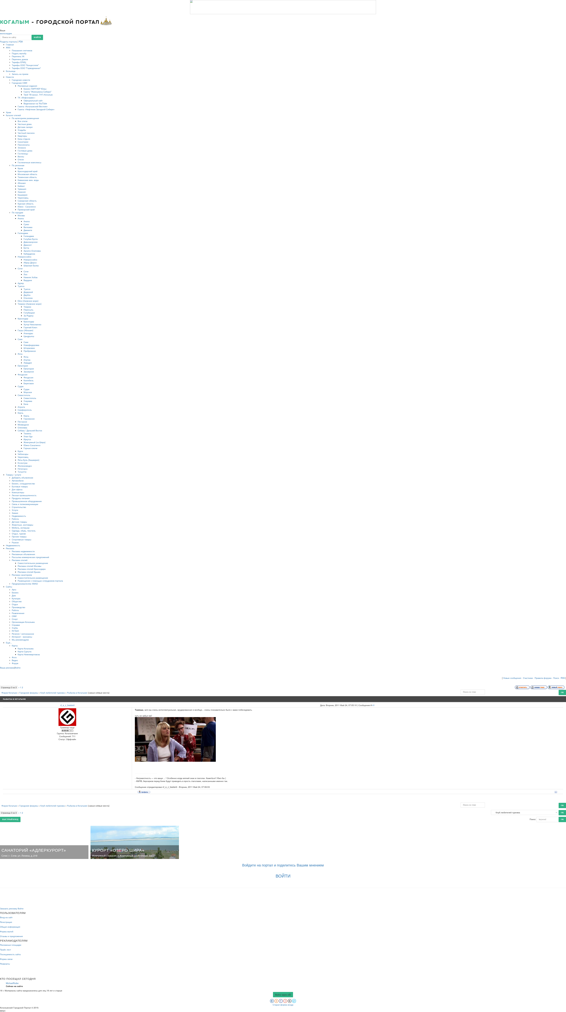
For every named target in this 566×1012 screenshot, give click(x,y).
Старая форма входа (283, 1004)
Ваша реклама (7, 667)
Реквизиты (5, 963)
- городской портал (50, 22)
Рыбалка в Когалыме (77, 692)
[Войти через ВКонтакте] (272, 1001)
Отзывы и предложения (11, 936)
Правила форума (543, 677)
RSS (563, 677)
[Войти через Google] (290, 1001)
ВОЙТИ (283, 876)
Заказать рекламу (8, 908)
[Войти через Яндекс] (285, 1001)
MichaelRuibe (12, 983)
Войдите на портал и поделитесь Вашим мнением (283, 864)
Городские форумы (28, 692)
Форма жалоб (6, 931)
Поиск (556, 677)
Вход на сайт (6, 917)
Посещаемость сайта (10, 954)
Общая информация (10, 926)
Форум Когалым (9, 692)
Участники (528, 677)
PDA (21, 41)
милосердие (6, 33)
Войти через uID (283, 994)
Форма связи (6, 958)
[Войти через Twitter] (294, 1001)
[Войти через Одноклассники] (276, 1001)
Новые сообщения (512, 677)
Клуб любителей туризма (52, 692)
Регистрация (6, 922)
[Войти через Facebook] (281, 1001)
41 (373, 705)
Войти (17, 667)
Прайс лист (5, 949)
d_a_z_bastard (67, 705)
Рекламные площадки (10, 944)
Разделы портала (8, 41)
